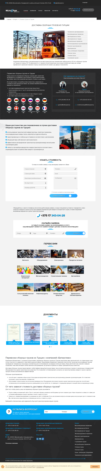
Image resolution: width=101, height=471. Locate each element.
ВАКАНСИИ (47, 10)
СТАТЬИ (40, 10)
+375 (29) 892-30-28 (64, 99)
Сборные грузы (79, 447)
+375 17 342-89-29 (13, 430)
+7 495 (75, 10)
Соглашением (40, 467)
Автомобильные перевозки (82, 444)
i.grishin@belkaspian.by (64, 105)
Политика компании (12, 443)
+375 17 (74, 9)
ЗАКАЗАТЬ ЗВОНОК (88, 9)
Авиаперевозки (79, 439)
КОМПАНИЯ (33, 10)
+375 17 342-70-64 (43, 425)
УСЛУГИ (26, 10)
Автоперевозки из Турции (82, 431)
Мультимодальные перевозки (83, 425)
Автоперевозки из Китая (82, 428)
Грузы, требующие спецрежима (84, 452)
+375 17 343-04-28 (13, 425)
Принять (95, 466)
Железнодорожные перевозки (83, 433)
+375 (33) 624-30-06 (85, 99)
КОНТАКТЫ (55, 10)
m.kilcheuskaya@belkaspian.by (85, 105)
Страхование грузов (80, 441)
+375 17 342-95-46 (43, 430)
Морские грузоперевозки (82, 436)
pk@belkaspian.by (59, 3)
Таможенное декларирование (83, 455)
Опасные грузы (79, 450)
